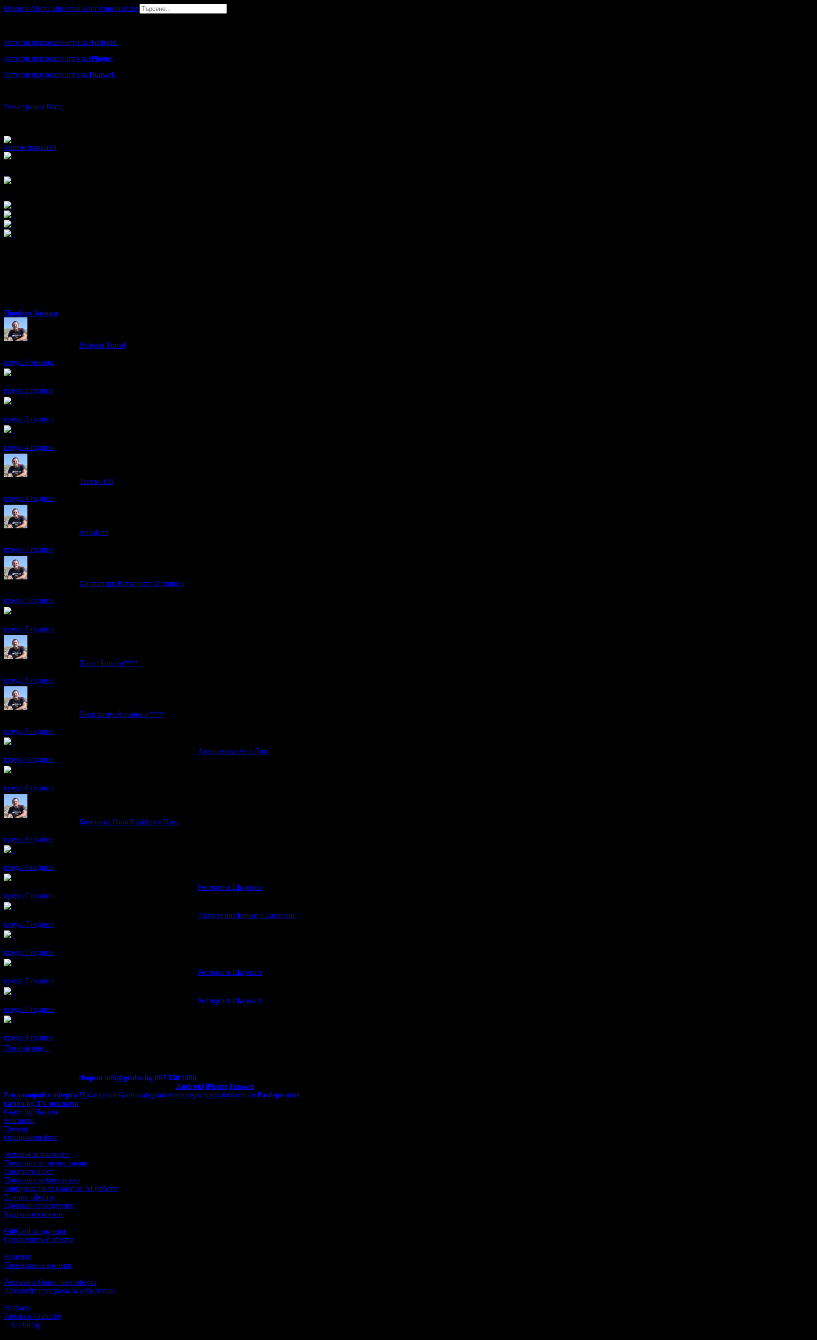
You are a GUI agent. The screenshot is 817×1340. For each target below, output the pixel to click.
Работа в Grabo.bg (32, 1316)
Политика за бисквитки (42, 1180)
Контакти (19, 1120)
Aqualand (93, 532)
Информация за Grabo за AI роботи (60, 1188)
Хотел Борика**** (109, 663)
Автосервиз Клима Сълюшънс (247, 915)
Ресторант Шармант (230, 887)
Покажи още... (27, 1048)
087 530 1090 (175, 1078)
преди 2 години (29, 390)
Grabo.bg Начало (30, 1112)
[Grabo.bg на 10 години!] (14, 771)
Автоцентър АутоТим (233, 751)
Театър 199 (96, 481)
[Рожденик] (14, 373)
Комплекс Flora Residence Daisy (129, 822)
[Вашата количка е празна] (5, 18)
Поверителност (28, 1171)
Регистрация (24, 107)
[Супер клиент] (14, 742)
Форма (91, 1078)
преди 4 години (29, 447)
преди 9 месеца (28, 362)
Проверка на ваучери (38, 1265)
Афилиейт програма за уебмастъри (60, 1291)
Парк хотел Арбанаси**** (121, 714)
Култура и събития (34, 1214)
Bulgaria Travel (102, 345)
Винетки (18, 1256)
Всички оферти (28, 1197)
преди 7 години (29, 896)
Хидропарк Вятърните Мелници (131, 583)
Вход (54, 107)
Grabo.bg (25, 1325)
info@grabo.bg (128, 1078)
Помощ (15, 1129)
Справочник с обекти (38, 1239)
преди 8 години (29, 1037)
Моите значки (30, 147)
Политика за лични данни (46, 1163)
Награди (17, 1308)
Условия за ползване (37, 1154)
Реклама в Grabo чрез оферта (50, 1282)
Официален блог (31, 1137)
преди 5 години (29, 549)
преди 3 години (29, 419)
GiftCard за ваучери (35, 1231)
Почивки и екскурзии (39, 1205)
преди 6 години (29, 759)
